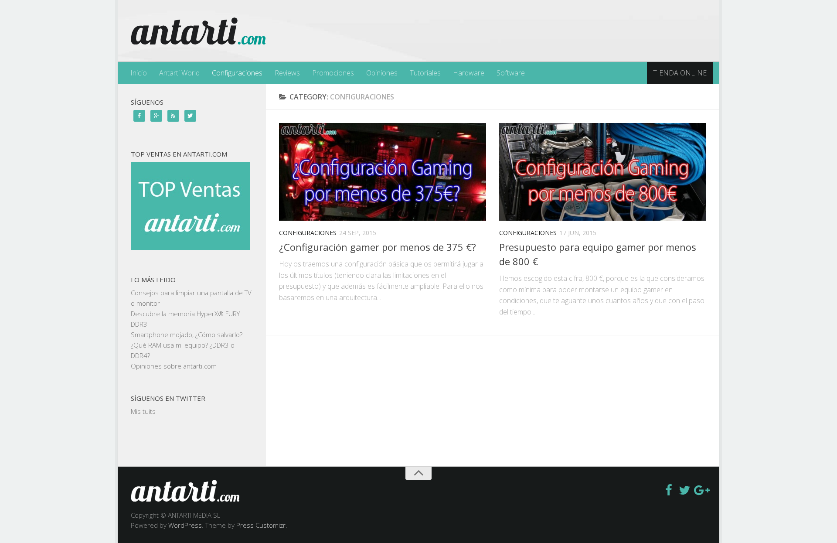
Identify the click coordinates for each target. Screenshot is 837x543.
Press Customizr (261, 525)
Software (511, 73)
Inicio (138, 73)
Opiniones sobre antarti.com (174, 366)
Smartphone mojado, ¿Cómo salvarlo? (186, 334)
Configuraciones (237, 73)
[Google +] (700, 490)
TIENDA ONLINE (680, 73)
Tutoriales (425, 73)
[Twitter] (684, 490)
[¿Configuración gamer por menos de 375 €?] (382, 172)
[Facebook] (669, 490)
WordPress (185, 525)
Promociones (333, 73)
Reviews (287, 73)
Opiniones (382, 73)
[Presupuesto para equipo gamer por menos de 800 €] (602, 172)
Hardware (468, 73)
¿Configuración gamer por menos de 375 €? (377, 246)
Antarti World (179, 73)
